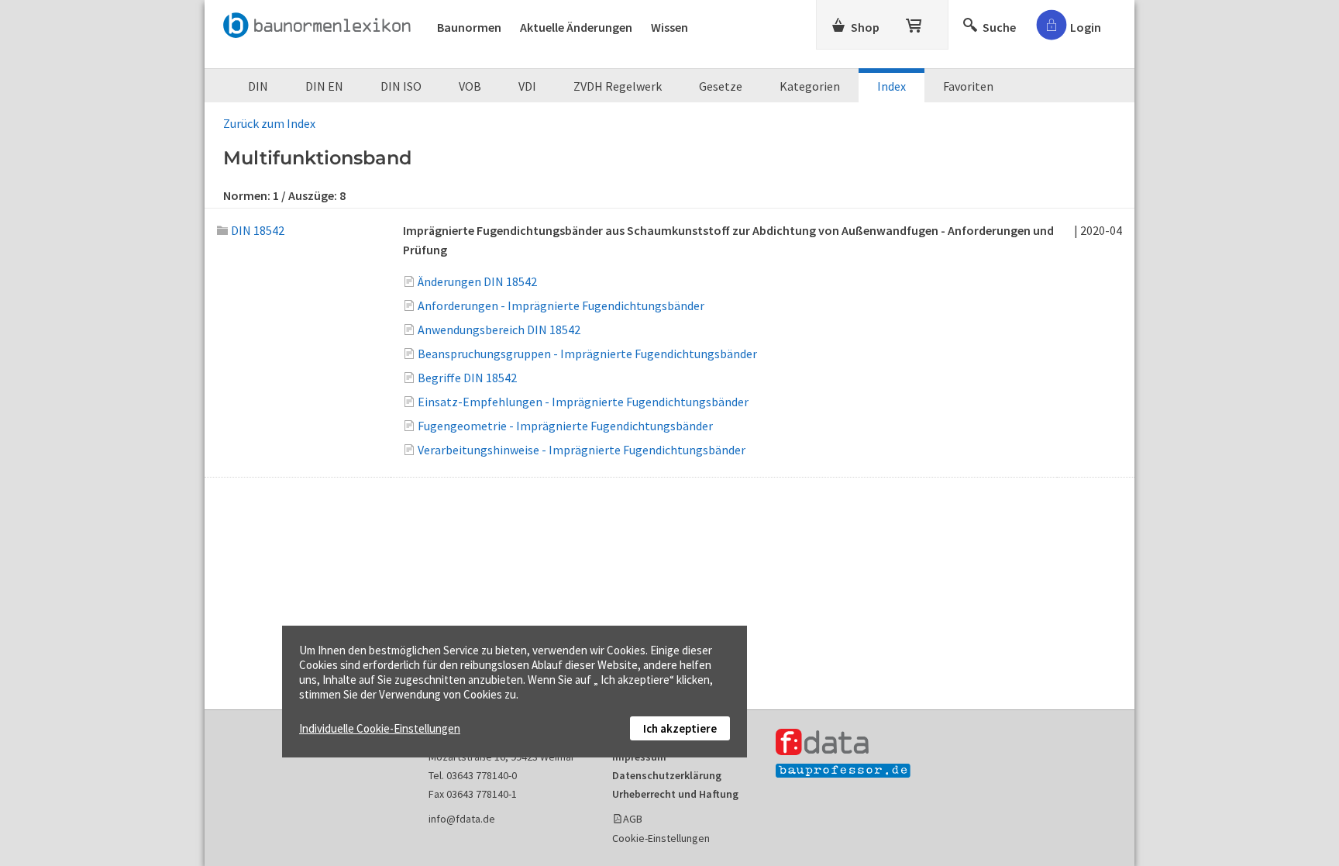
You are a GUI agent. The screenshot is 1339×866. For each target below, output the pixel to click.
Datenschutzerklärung (666, 775)
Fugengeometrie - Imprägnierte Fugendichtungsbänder (565, 425)
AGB (632, 819)
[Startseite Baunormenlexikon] (321, 22)
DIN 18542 (257, 230)
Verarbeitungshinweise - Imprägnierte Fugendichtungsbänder (581, 449)
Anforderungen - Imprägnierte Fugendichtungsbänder (561, 305)
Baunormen (469, 27)
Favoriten (968, 86)
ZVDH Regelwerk (617, 86)
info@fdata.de (462, 819)
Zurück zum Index (269, 123)
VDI (527, 86)
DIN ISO (401, 86)
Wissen (669, 27)
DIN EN (324, 86)
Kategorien (810, 86)
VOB (470, 86)
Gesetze (720, 86)
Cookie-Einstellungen (661, 838)
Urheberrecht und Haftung (675, 794)
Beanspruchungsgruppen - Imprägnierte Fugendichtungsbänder (587, 353)
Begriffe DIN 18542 (467, 377)
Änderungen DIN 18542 (477, 281)
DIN (258, 86)
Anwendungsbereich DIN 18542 (499, 329)
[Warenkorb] (915, 22)
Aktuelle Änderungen (576, 27)
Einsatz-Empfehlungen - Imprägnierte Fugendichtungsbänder (583, 401)
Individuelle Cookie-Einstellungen (379, 728)
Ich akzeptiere (680, 728)
